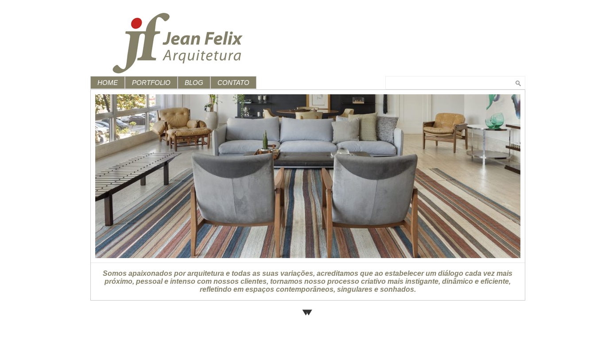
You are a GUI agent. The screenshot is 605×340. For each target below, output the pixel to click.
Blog (194, 82)
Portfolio (151, 82)
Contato (233, 82)
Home (107, 82)
